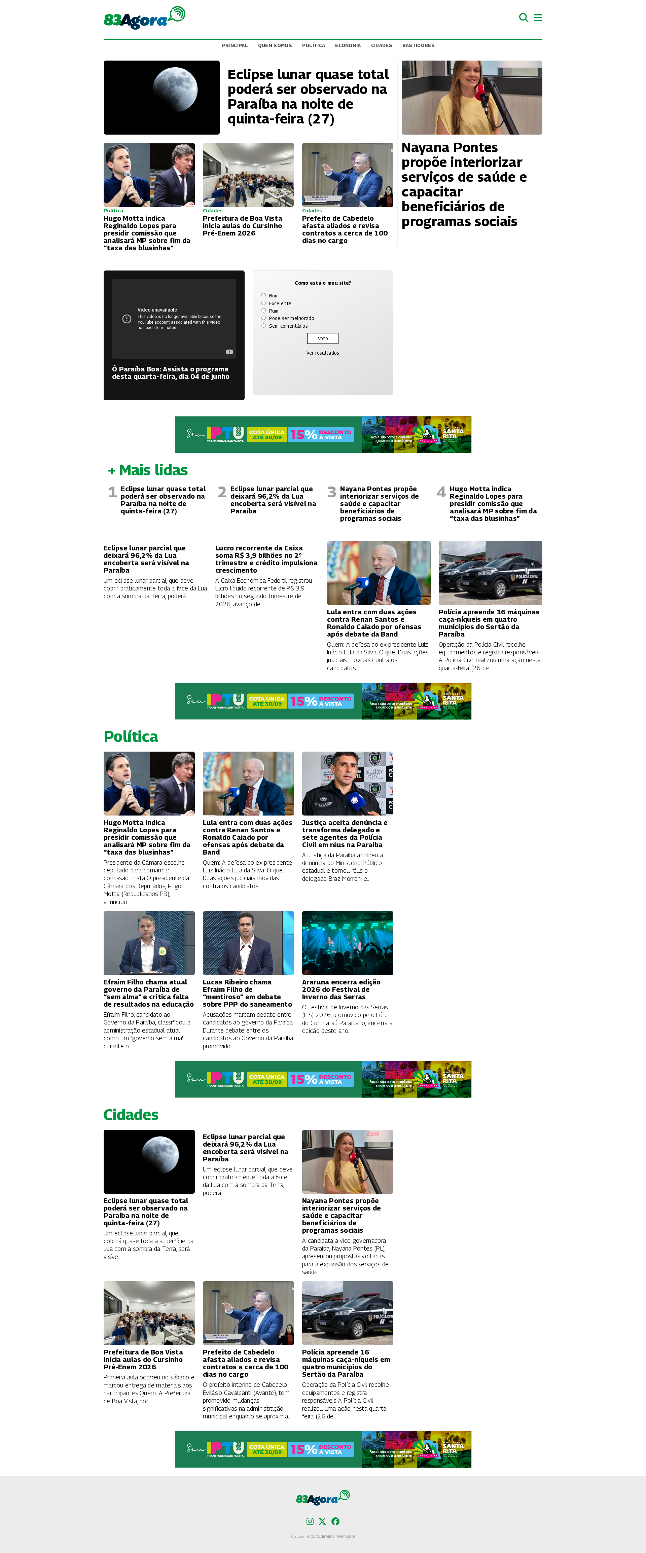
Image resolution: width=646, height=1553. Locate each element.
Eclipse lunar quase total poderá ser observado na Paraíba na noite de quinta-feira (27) (163, 500)
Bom (274, 295)
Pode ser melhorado (291, 318)
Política (313, 45)
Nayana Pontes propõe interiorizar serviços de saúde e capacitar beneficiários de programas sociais (379, 503)
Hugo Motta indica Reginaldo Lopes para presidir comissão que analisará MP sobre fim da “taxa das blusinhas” (493, 503)
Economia (348, 45)
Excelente (280, 303)
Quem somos (275, 45)
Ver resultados (323, 353)
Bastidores (418, 45)
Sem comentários (288, 326)
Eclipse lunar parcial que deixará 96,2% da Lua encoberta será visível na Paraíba (273, 500)
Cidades (381, 45)
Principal (235, 45)
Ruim (274, 311)
